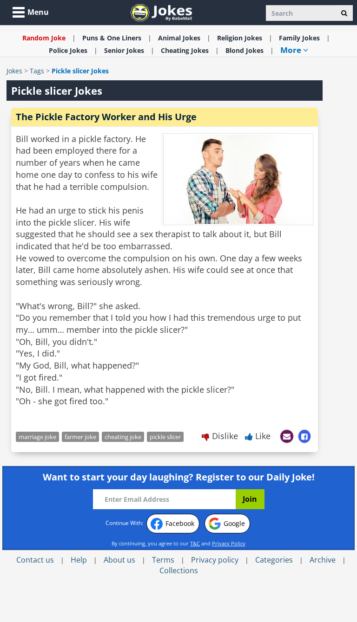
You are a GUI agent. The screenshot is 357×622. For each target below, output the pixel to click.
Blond (244, 50)
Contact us (35, 560)
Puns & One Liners (111, 37)
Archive (323, 560)
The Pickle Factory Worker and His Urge (106, 116)
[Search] (344, 13)
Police (68, 50)
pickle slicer (165, 437)
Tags (37, 70)
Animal (179, 37)
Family (299, 37)
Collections (178, 570)
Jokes (14, 70)
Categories (274, 560)
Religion (239, 37)
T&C (195, 543)
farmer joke (80, 437)
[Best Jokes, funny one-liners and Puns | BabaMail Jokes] (161, 11)
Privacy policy (214, 560)
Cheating (185, 50)
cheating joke (123, 437)
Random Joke (44, 37)
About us (119, 560)
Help (79, 560)
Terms (163, 560)
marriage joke (37, 437)
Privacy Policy (228, 543)
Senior (124, 50)
